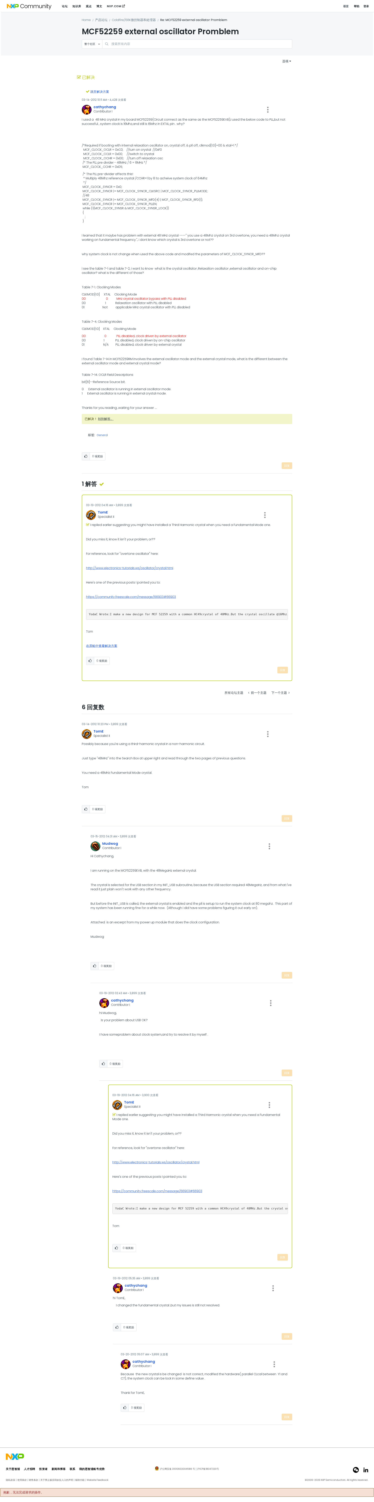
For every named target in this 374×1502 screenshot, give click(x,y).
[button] (268, 110)
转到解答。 (106, 419)
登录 (366, 6)
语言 (346, 6)
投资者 (43, 1469)
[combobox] (197, 43)
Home (86, 20)
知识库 (76, 6)
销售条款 (33, 1480)
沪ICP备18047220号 (208, 1469)
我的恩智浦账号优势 (92, 1469)
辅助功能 (80, 1480)
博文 (99, 6)
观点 (89, 6)
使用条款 (22, 1480)
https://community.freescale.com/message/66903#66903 (131, 597)
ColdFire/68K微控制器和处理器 (134, 20)
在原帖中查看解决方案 (101, 646)
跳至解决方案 (99, 91)
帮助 (357, 6)
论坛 (65, 6)
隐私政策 (10, 1480)
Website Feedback (97, 1480)
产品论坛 (101, 20)
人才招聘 (29, 1469)
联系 (72, 1469)
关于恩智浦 (13, 1469)
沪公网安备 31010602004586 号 (177, 1469)
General (102, 435)
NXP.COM (114, 6)
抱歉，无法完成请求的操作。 (23, 1492)
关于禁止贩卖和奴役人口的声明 (56, 1480)
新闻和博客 (59, 1469)
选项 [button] (285, 61)
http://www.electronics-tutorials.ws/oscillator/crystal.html (129, 568)
